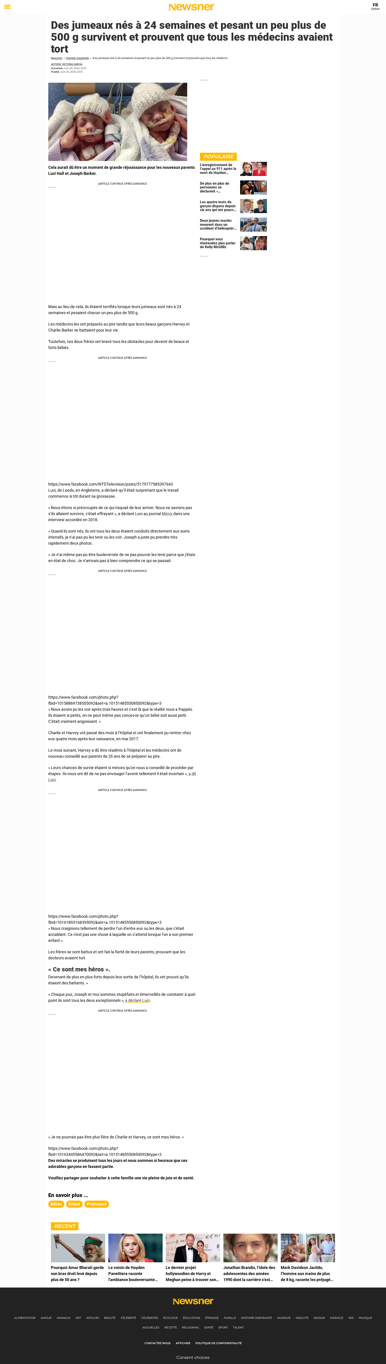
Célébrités (149, 1318)
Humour (284, 1318)
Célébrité (128, 1318)
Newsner (56, 58)
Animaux (63, 1318)
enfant (74, 1204)
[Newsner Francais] (191, 7)
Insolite (302, 1318)
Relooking (190, 1327)
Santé (208, 1327)
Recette (170, 1327)
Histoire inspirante (77, 58)
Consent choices (193, 1357)
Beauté (109, 1318)
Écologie (170, 1318)
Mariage (336, 1318)
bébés (56, 1204)
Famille (230, 1318)
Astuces (92, 1318)
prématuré (97, 1204)
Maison (319, 1318)
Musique (365, 1318)
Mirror (167, 513)
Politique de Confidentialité (218, 1343)
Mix (351, 1318)
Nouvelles (151, 1327)
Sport (223, 1327)
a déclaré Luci (137, 1000)
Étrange (212, 1318)
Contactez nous (158, 1343)
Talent (238, 1327)
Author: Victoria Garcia (66, 64)
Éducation (191, 1318)
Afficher (183, 1343)
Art (78, 1318)
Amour (46, 1318)
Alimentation (25, 1318)
